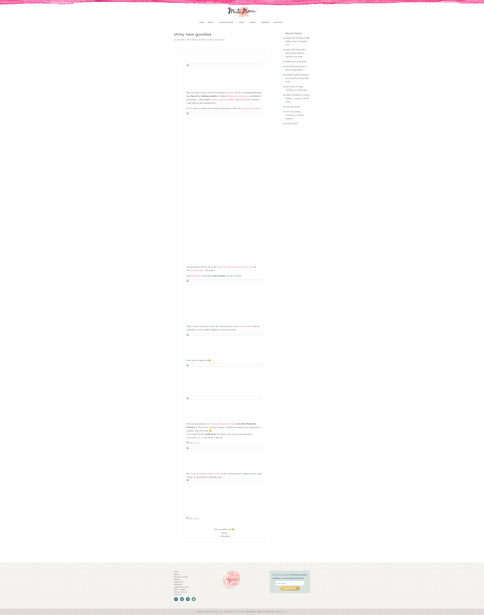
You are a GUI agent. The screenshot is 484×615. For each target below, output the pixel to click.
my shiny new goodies (250, 108)
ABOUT (210, 22)
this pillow (195, 275)
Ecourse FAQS (291, 123)
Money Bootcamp (292, 106)
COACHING (277, 22)
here (199, 437)
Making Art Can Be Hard (295, 61)
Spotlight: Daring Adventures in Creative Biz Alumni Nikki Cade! (297, 78)
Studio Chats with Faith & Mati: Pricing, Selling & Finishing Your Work (295, 53)
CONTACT (178, 594)
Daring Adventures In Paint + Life (204, 473)
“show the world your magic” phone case (234, 266)
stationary (214, 99)
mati (178, 39)
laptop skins (243, 96)
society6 (230, 92)
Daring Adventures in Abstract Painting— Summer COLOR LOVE (297, 98)
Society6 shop (245, 326)
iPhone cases (232, 96)
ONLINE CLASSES (226, 22)
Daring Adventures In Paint (203, 39)
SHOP (241, 22)
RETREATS (266, 22)
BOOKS (253, 22)
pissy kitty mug (196, 270)
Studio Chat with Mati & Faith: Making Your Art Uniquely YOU (297, 41)
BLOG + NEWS (179, 589)
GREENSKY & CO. (281, 612)
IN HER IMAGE (239, 612)
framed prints (245, 99)
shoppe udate (220, 39)
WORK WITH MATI (181, 587)
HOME (201, 22)
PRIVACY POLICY (181, 592)
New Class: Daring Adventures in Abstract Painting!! (294, 115)
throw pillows (229, 99)
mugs (221, 99)
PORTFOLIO (178, 582)
